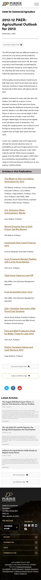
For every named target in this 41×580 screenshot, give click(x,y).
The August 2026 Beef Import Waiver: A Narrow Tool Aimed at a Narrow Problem (18, 402)
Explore (6, 537)
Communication (9, 553)
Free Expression (8, 571)
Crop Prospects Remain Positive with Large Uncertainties (20, 260)
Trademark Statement (23, 567)
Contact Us (23, 574)
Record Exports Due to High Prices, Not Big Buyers (18, 228)
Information (8, 542)
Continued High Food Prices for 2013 (20, 244)
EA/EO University (18, 569)
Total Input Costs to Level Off (18, 275)
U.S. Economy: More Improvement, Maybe (15, 211)
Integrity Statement (31, 569)
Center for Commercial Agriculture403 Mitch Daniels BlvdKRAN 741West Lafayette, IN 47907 (10, 510)
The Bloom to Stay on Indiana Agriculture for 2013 (19, 180)
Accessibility (6, 569)
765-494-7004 (7, 520)
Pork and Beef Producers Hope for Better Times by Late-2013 (19, 332)
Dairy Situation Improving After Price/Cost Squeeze (20, 310)
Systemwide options (8, 527)
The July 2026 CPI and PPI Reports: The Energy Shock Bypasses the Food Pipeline (18, 428)
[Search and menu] (36, 4)
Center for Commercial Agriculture (18, 11)
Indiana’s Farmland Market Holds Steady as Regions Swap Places (19, 451)
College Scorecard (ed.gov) (23, 571)
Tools (5, 548)
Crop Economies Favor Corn (18, 291)
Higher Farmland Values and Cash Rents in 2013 (18, 348)
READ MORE (5, 421)
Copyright (8, 565)
